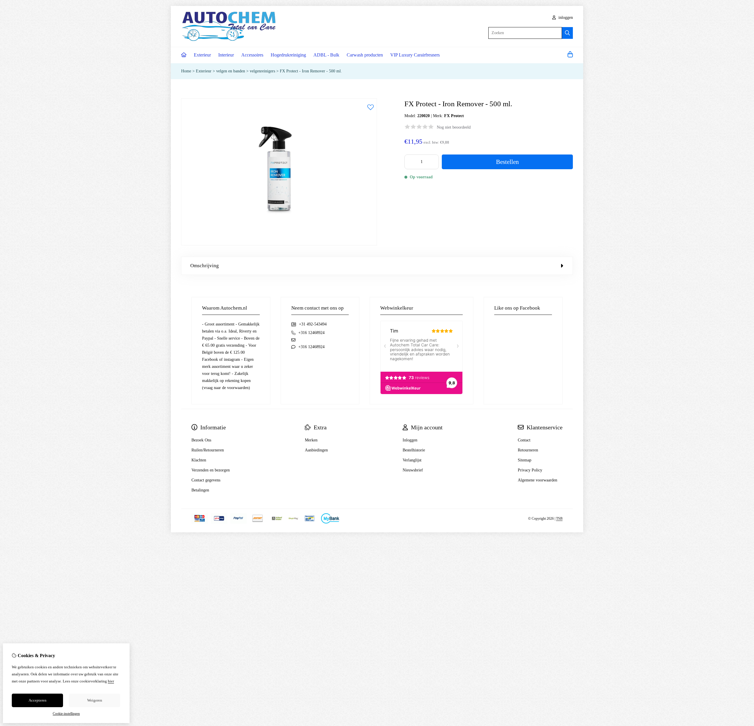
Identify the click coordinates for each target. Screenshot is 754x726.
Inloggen (410, 440)
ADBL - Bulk (326, 54)
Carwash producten (365, 54)
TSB (559, 518)
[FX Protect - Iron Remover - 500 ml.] (279, 244)
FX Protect (454, 116)
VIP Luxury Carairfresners (415, 54)
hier (111, 681)
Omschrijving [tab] (204, 265)
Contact (524, 440)
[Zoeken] (567, 33)
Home (186, 71)
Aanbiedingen (316, 450)
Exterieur (202, 54)
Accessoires (252, 54)
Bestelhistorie (414, 450)
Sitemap (524, 460)
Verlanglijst (412, 460)
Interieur (226, 54)
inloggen (565, 17)
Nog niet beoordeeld (454, 127)
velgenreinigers (262, 71)
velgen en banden (230, 71)
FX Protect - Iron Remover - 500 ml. (311, 71)
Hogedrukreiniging (288, 54)
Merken (311, 440)
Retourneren (528, 450)
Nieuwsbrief (413, 470)
